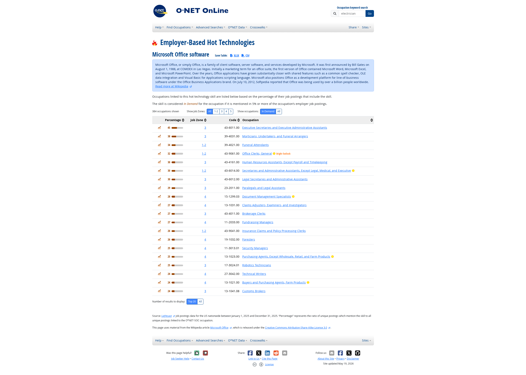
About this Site (326, 358)
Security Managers (255, 248)
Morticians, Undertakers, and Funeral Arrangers (275, 136)
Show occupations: (248, 111)
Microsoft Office (219, 327)
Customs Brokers (253, 291)
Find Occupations (179, 27)
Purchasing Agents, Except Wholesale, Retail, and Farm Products (286, 256)
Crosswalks (257, 27)
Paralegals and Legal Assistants (263, 188)
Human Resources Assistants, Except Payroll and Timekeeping (284, 162)
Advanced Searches (209, 27)
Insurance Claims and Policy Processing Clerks (274, 231)
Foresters (248, 239)
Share (353, 27)
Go (369, 13)
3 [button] (205, 128)
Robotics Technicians (256, 265)
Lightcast (166, 316)
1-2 (216, 111)
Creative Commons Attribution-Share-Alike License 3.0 (296, 327)
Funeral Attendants (255, 145)
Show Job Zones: (196, 111)
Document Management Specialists (266, 196)
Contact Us (197, 358)
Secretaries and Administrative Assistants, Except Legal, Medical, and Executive (296, 170)
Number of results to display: (168, 301)
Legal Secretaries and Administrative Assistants (275, 179)
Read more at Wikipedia (171, 86)
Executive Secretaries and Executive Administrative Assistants (284, 128)
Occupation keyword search (352, 7)
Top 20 (192, 301)
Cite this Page (269, 358)
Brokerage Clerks (253, 213)
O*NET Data (236, 27)
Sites (365, 27)
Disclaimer (353, 358)
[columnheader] (169, 120)
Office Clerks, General (257, 153)
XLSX (236, 55)
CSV (247, 55)
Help (158, 27)
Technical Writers (254, 274)
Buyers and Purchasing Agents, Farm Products (274, 282)
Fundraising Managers (257, 222)
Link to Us (254, 358)
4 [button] (205, 196)
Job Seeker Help (180, 358)
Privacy (340, 358)
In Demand (268, 111)
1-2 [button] (204, 145)
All (209, 111)
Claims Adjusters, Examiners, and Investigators (274, 205)
